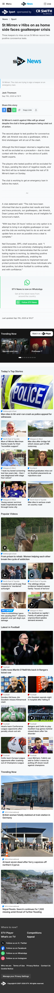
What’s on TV (8, 936)
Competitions (34, 932)
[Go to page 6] (30, 357)
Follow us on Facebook (16, 948)
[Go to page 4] (26, 357)
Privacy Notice (32, 966)
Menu (9, 4)
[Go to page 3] (24, 357)
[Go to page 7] (32, 357)
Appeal (31, 936)
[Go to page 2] (22, 357)
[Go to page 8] (34, 357)
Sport (13, 19)
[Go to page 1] (20, 357)
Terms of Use (19, 966)
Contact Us (45, 966)
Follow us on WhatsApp (16, 953)
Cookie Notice (7, 969)
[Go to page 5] (28, 357)
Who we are (6, 966)
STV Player (7, 932)
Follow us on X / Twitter (16, 943)
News (5, 19)
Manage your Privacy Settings (16, 976)
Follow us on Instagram (16, 958)
